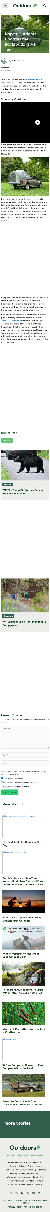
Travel (30, 1166)
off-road (7, 440)
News (11, 1162)
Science (13, 1184)
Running (22, 1173)
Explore (7, 484)
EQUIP (10, 1155)
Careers (38, 1184)
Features (38, 1162)
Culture (12, 1166)
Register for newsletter (17, 778)
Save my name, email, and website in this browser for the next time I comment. (23, 772)
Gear (42, 1177)
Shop (30, 1184)
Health (11, 1181)
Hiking (14, 1173)
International (22, 1181)
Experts (38, 1166)
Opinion (22, 1166)
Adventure (26, 1177)
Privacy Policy (15, 1207)
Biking (22, 1170)
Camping (8, 616)
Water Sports (34, 1173)
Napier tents (32, 199)
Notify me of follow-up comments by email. (20, 782)
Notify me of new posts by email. (16, 786)
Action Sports (12, 1170)
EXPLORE (23, 1155)
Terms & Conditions (34, 1207)
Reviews (19, 1162)
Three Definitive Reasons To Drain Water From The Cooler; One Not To (22, 992)
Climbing (42, 1170)
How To (28, 1162)
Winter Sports (13, 1177)
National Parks (37, 1181)
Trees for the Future (10, 320)
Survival (22, 1184)
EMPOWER (37, 1155)
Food (35, 1177)
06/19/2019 (5, 70)
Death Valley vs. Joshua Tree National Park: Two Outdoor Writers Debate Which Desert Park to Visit (23, 881)
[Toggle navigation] (5, 5)
